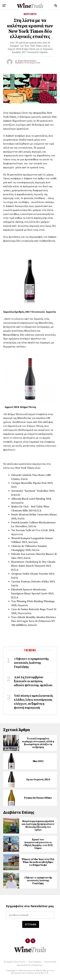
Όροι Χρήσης (34, 961)
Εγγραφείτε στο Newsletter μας (30, 906)
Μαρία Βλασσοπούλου (27, 61)
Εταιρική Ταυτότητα (14, 961)
